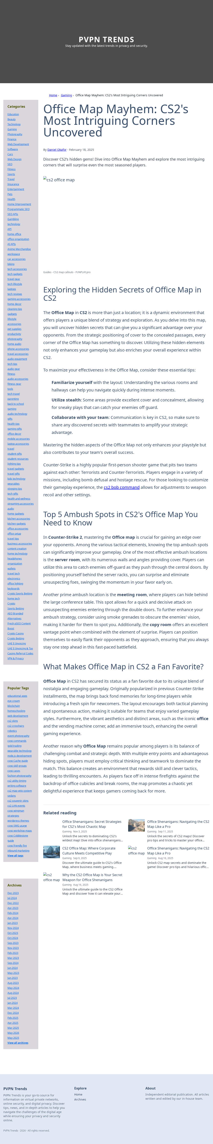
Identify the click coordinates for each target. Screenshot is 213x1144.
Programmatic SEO (18, 209)
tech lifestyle (14, 284)
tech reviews (14, 294)
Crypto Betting (15, 638)
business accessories (19, 543)
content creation (16, 548)
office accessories (17, 528)
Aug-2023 (13, 983)
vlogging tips (14, 488)
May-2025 (13, 1038)
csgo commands (16, 741)
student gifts (14, 454)
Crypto (11, 603)
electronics (13, 578)
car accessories (16, 259)
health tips (13, 424)
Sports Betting (15, 608)
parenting (13, 399)
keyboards (13, 588)
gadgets (12, 314)
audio (10, 508)
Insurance (13, 184)
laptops (11, 289)
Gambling (13, 219)
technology (13, 224)
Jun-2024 (12, 968)
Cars (10, 154)
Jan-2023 (12, 923)
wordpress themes (18, 820)
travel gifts (13, 473)
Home (53, 95)
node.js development (19, 756)
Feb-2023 (12, 953)
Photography (14, 134)
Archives (80, 1099)
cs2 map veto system (19, 790)
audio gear (13, 369)
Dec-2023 (13, 893)
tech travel (13, 394)
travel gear (13, 279)
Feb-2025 (12, 1018)
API (9, 229)
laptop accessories (18, 444)
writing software (16, 785)
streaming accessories (20, 503)
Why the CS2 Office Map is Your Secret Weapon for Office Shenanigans (92, 877)
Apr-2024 (12, 918)
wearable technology (19, 751)
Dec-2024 (13, 1013)
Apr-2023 (12, 908)
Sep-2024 (13, 963)
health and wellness (18, 498)
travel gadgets (15, 468)
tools (10, 389)
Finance (11, 139)
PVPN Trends (106, 39)
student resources (17, 459)
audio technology (17, 414)
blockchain (13, 706)
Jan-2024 (12, 1003)
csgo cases (13, 771)
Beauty (11, 119)
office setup (14, 533)
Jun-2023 (12, 978)
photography (14, 339)
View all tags (15, 855)
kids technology (16, 478)
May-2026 (13, 1033)
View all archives (17, 1043)
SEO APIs (12, 214)
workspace (13, 254)
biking (10, 264)
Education (13, 114)
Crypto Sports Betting (19, 593)
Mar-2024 (13, 1008)
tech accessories (17, 269)
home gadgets (15, 513)
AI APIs (11, 244)
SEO (9, 164)
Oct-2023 (12, 933)
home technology (17, 553)
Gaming (66, 95)
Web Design (14, 159)
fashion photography (19, 776)
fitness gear (14, 384)
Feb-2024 (12, 913)
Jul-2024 (12, 898)
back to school (15, 404)
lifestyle (11, 319)
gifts (9, 419)
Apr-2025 (12, 1023)
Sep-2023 (13, 943)
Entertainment (15, 189)
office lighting (15, 583)
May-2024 (13, 988)
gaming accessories (19, 299)
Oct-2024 (12, 938)
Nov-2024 (13, 928)
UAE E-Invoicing (16, 643)
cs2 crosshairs (15, 726)
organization (14, 563)
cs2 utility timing (16, 780)
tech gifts (12, 493)
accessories (14, 324)
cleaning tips (14, 309)
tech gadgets (14, 274)
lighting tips (14, 464)
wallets (11, 568)
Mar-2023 (13, 958)
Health (11, 199)
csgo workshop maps (19, 830)
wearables (13, 483)
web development (17, 716)
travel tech (13, 573)
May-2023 (13, 973)
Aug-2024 (13, 993)
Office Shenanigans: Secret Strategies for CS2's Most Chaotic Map (91, 824)
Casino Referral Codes (20, 653)
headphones (14, 558)
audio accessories (17, 379)
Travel (11, 179)
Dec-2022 (13, 903)
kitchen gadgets (16, 523)
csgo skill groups (17, 766)
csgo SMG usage (17, 825)
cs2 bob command (122, 487)
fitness (11, 374)
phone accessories (18, 349)
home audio (14, 344)
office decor (14, 434)
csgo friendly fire (17, 845)
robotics (12, 731)
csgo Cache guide (17, 761)
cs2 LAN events (16, 805)
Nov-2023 (13, 948)
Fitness (11, 169)
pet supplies (14, 329)
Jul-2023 (12, 998)
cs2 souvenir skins (17, 800)
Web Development (18, 144)
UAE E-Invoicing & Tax (20, 648)
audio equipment (17, 359)
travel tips (13, 538)
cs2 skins (12, 721)
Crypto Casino (15, 633)
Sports (11, 174)
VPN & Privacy (15, 658)
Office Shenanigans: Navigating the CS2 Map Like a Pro (178, 824)
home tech (13, 598)
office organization (18, 239)
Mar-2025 (13, 1028)
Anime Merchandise (19, 249)
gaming (11, 409)
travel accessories (17, 354)
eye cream (13, 701)
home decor (14, 304)
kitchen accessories (18, 518)
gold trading (14, 746)
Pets (9, 194)
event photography (18, 736)
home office (14, 234)
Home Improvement (19, 204)
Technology (14, 124)
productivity (14, 334)
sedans (11, 795)
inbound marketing (18, 850)
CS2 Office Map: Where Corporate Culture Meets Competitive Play (88, 851)
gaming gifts (14, 429)
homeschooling (16, 711)
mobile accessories (18, 439)
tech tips (12, 364)
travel (10, 449)
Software (12, 149)
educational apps (17, 696)
